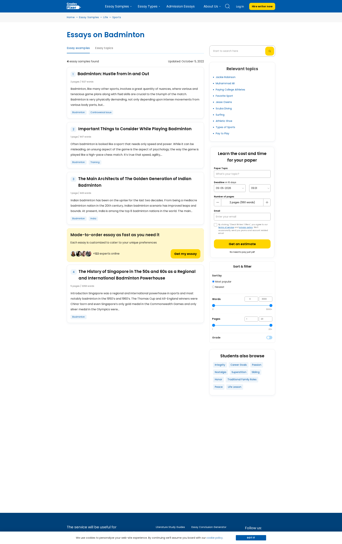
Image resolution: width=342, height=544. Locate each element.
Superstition (239, 372)
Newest (219, 287)
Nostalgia (220, 372)
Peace (219, 387)
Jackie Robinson (225, 77)
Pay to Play (222, 133)
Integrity (220, 365)
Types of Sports (225, 127)
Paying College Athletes (230, 89)
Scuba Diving (224, 108)
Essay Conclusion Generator (208, 527)
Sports (116, 17)
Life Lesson (234, 387)
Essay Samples (89, 17)
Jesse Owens (224, 102)
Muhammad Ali (225, 83)
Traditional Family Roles (241, 379)
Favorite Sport (224, 96)
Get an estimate (242, 244)
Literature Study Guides (170, 527)
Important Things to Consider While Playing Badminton (134, 129)
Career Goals (238, 365)
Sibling (256, 372)
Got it (251, 537)
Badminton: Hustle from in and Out (113, 74)
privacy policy (246, 227)
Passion (256, 365)
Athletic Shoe (224, 121)
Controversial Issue (100, 112)
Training (95, 162)
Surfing (220, 114)
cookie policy (214, 538)
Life (105, 17)
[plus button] (266, 202)
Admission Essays (180, 6)
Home (71, 17)
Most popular (222, 281)
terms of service (226, 227)
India (93, 218)
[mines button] (217, 202)
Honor (218, 379)
